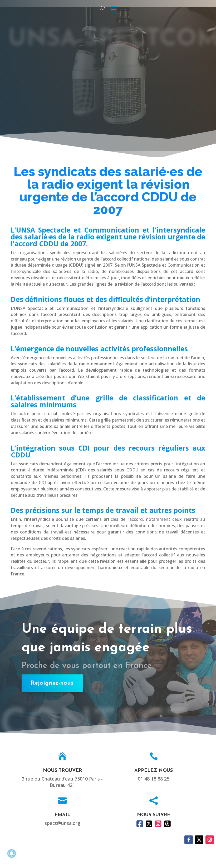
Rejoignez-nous (52, 683)
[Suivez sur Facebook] (188, 839)
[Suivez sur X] (199, 839)
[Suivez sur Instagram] (209, 839)
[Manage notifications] (11, 853)
